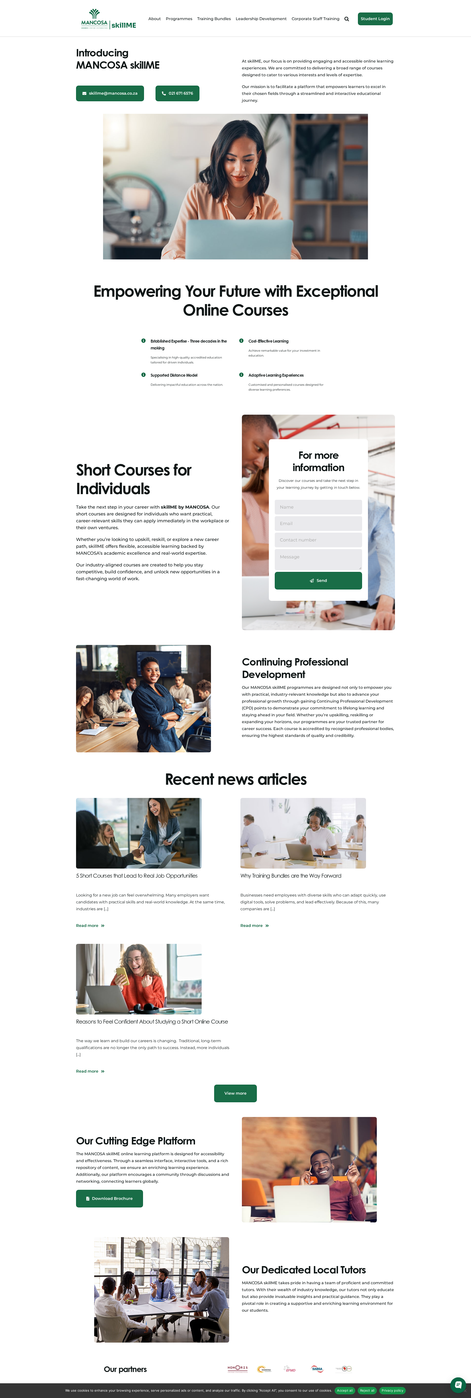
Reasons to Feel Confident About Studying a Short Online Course (152, 1021)
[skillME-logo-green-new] (109, 9)
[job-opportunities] (139, 799)
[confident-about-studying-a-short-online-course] (139, 945)
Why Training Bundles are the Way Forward (290, 875)
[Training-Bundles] (303, 799)
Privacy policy (392, 1390)
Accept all (345, 1390)
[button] (346, 19)
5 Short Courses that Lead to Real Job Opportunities (136, 875)
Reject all (367, 1390)
